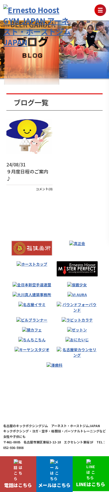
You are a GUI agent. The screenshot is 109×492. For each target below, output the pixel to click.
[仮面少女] (77, 284)
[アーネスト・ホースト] (77, 268)
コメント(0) (44, 189)
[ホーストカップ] (32, 264)
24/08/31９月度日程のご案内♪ (27, 171)
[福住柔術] (31, 248)
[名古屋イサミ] (32, 304)
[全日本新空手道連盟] (31, 284)
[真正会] (77, 243)
